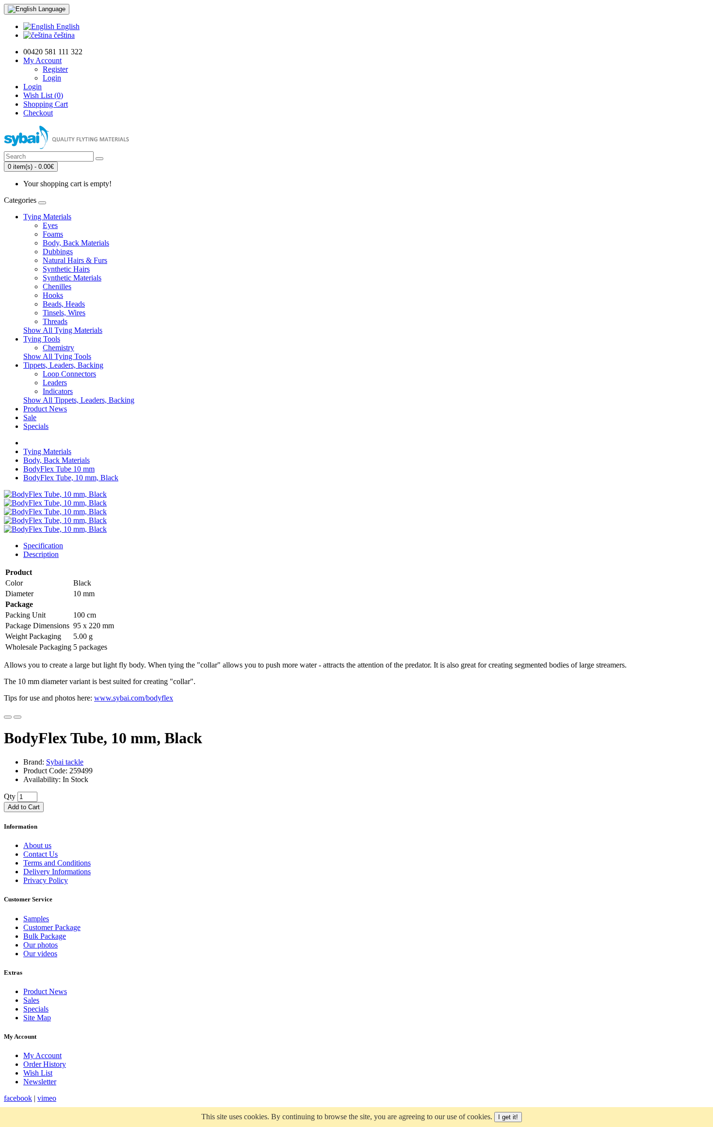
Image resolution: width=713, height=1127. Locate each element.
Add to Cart (24, 807)
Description (41, 554)
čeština (63, 35)
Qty (10, 796)
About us (37, 845)
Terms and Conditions (57, 863)
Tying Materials (47, 216)
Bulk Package (44, 936)
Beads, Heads (64, 304)
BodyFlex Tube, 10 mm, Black (70, 478)
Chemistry (58, 347)
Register (55, 69)
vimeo (46, 1098)
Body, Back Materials (76, 243)
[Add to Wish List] (8, 717)
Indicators (58, 391)
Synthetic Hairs (66, 269)
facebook (18, 1098)
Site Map (37, 1017)
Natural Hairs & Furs (75, 260)
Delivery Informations (57, 871)
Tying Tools (41, 339)
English (67, 26)
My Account (42, 1055)
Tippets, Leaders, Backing (63, 365)
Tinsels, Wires (64, 313)
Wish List (37, 1073)
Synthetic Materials (72, 278)
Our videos (40, 953)
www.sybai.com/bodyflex (133, 698)
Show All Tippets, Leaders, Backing (78, 400)
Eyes (50, 225)
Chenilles (57, 286)
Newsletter (39, 1082)
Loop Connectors (69, 374)
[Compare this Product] (17, 717)
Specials (36, 426)
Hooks (53, 295)
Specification (43, 545)
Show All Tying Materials (62, 330)
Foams (53, 234)
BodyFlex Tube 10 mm (59, 469)
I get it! (508, 1117)
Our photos (40, 945)
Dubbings (58, 251)
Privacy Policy (45, 880)
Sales (31, 1000)
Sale (29, 417)
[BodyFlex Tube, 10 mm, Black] (55, 494)
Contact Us (40, 854)
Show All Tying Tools (57, 356)
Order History (44, 1064)
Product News (45, 409)
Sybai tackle (64, 762)
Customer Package (52, 927)
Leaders (55, 382)
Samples (36, 919)
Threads (55, 321)
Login (52, 78)
